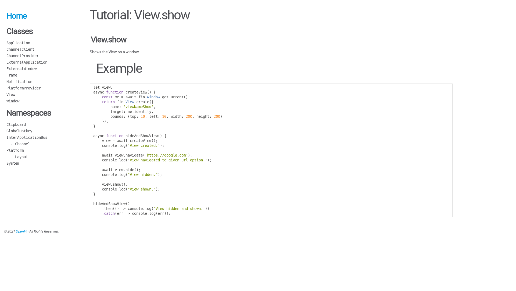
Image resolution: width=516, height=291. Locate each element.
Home (16, 15)
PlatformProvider (23, 88)
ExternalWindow (21, 69)
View (10, 94)
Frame (11, 75)
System (12, 163)
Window (12, 101)
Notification (19, 81)
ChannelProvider (22, 56)
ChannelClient (20, 49)
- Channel (18, 144)
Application (18, 43)
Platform (15, 150)
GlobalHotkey (19, 131)
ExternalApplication (26, 62)
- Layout (17, 157)
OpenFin (22, 231)
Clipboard (16, 124)
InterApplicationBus (26, 137)
